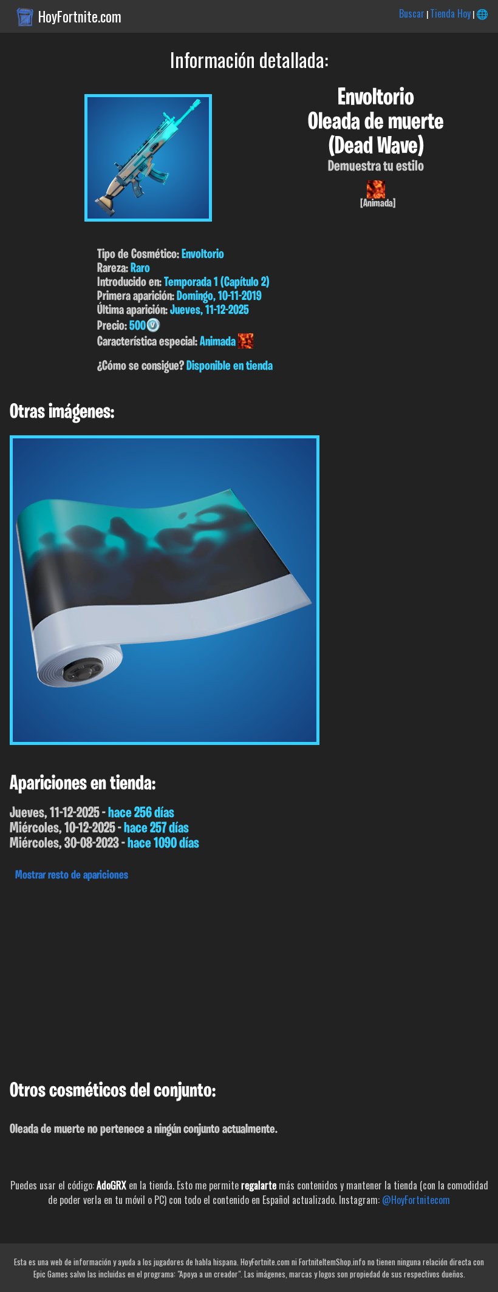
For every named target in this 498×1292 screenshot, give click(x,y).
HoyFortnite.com (79, 16)
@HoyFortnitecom (416, 1199)
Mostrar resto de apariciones (71, 875)
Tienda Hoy (450, 13)
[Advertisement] (249, 977)
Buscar (412, 13)
